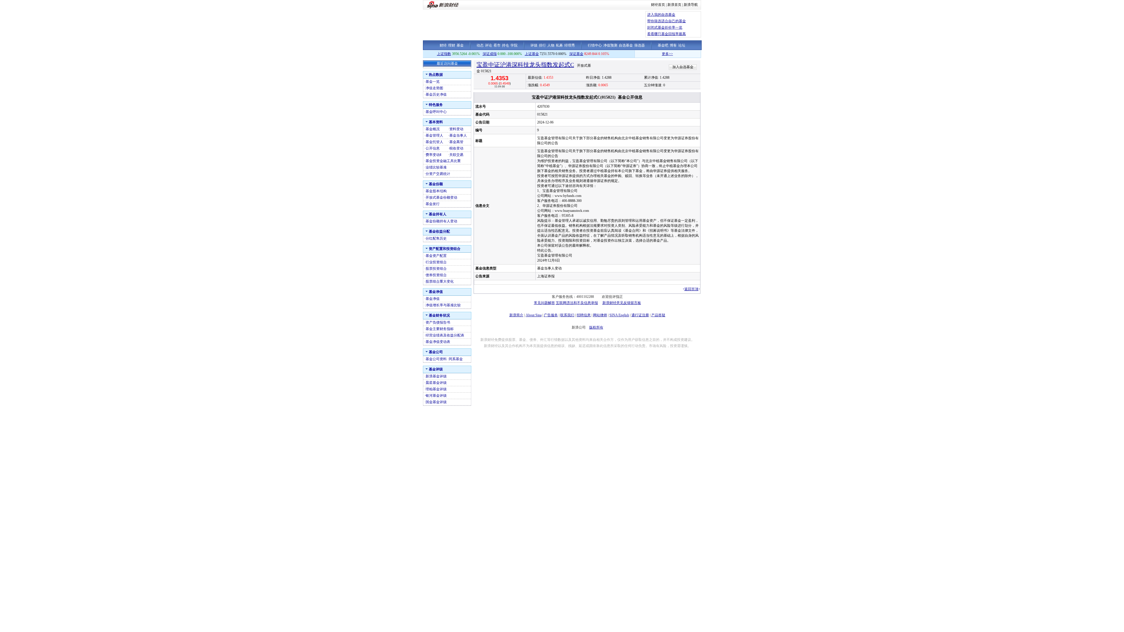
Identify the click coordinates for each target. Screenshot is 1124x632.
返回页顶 (691, 289)
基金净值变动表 (438, 342)
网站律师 (600, 315)
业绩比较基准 (436, 167)
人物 (550, 45)
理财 (451, 45)
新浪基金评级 (436, 376)
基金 (460, 45)
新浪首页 (674, 5)
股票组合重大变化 (440, 281)
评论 (488, 45)
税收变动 (456, 148)
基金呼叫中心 (436, 112)
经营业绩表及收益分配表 (445, 335)
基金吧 (663, 45)
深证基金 (576, 54)
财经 (443, 45)
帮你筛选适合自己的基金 (666, 21)
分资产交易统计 (438, 174)
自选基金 (626, 45)
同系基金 (456, 359)
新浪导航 (691, 5)
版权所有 (596, 327)
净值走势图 (434, 88)
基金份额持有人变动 (441, 221)
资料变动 (456, 129)
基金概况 (433, 129)
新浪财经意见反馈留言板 (621, 303)
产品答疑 (658, 315)
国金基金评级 (436, 402)
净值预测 (610, 45)
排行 (542, 45)
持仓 (505, 45)
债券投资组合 (436, 275)
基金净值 (433, 299)
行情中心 (595, 45)
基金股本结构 (436, 191)
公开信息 (433, 148)
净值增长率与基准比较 (443, 305)
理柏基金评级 (436, 389)
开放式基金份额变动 (441, 197)
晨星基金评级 (436, 383)
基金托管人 (434, 142)
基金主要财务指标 (440, 329)
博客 (673, 45)
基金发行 (433, 204)
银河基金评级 (436, 396)
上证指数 (444, 54)
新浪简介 (516, 315)
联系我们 (567, 315)
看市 (497, 45)
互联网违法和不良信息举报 (577, 303)
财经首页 (658, 5)
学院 (514, 45)
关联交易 (456, 155)
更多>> (651, 54)
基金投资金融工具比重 (443, 161)
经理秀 (569, 45)
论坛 (681, 45)
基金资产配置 (436, 256)
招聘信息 (584, 315)
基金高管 (456, 142)
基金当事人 (458, 135)
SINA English (619, 315)
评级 (533, 45)
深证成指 (490, 54)
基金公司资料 (436, 359)
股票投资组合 (436, 269)
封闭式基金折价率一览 (664, 27)
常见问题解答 (544, 303)
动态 (480, 45)
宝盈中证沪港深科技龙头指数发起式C (525, 64)
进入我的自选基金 (661, 15)
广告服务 (551, 315)
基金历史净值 (436, 94)
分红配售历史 (436, 238)
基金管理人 (434, 135)
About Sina (534, 315)
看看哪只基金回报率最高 (666, 34)
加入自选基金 (682, 67)
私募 (559, 45)
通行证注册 (640, 315)
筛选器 (639, 45)
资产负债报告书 (438, 322)
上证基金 (532, 54)
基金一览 (433, 82)
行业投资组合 (436, 262)
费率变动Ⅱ (433, 155)
